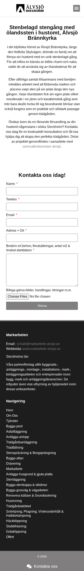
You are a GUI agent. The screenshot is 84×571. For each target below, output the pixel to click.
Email (10, 215)
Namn (11, 183)
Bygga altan (14, 458)
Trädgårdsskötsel (18, 506)
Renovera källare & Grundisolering (31, 495)
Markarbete (14, 469)
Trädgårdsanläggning (21, 442)
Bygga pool (14, 426)
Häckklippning (16, 521)
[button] (76, 8)
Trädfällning (14, 447)
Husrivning (14, 501)
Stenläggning (15, 479)
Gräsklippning (16, 531)
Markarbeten (17, 335)
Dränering (13, 463)
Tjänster (12, 421)
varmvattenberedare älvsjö (41, 146)
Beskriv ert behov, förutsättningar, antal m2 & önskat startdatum (38, 248)
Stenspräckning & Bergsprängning (31, 453)
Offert (10, 537)
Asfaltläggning (16, 431)
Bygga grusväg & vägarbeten (27, 490)
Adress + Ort (15, 230)
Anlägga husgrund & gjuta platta (29, 474)
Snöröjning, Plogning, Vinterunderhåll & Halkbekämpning (35, 513)
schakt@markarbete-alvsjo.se (38, 344)
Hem (9, 410)
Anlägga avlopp (17, 437)
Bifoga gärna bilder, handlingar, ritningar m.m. (39, 290)
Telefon (12, 199)
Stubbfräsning (16, 526)
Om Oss (12, 415)
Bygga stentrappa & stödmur (26, 485)
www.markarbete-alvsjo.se (41, 348)
